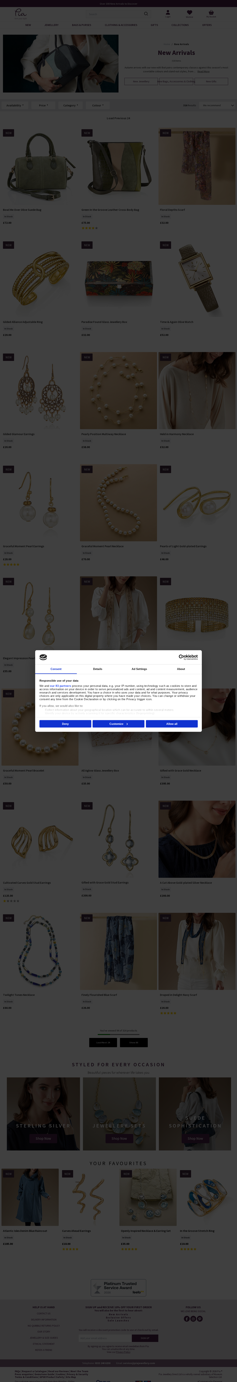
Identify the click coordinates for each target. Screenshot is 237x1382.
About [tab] (181, 669)
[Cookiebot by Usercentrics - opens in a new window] (181, 657)
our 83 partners (60, 685)
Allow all (171, 723)
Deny (65, 723)
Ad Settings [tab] (139, 669)
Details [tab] (97, 669)
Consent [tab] (56, 669)
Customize (116, 723)
